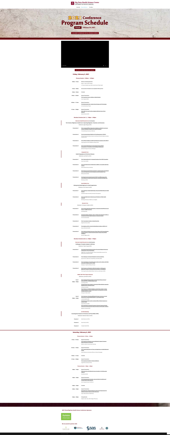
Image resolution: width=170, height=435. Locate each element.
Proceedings (91, 7)
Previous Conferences (84, 7)
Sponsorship (78, 7)
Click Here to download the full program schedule (85, 33)
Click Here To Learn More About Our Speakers (85, 70)
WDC (67, 433)
